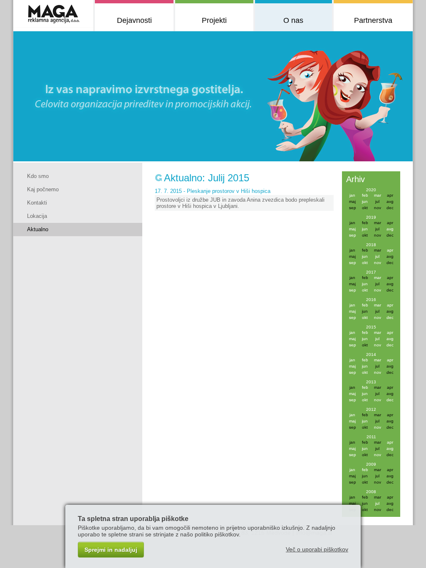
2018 (371, 244)
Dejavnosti (134, 20)
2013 (371, 382)
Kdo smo (38, 176)
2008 (371, 491)
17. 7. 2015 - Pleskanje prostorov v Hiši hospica (212, 191)
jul (377, 256)
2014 (371, 354)
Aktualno (37, 229)
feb (365, 195)
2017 (371, 272)
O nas (293, 20)
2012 (371, 409)
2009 (371, 464)
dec (390, 317)
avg (390, 229)
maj (352, 229)
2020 (371, 190)
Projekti (214, 20)
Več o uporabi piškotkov (317, 549)
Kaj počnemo (43, 189)
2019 (371, 217)
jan (352, 195)
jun (365, 201)
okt (365, 262)
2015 (371, 327)
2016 (371, 299)
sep (352, 235)
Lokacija (37, 216)
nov (377, 262)
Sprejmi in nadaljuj (110, 549)
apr (390, 250)
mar (377, 195)
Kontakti (37, 203)
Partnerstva (373, 20)
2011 (371, 437)
